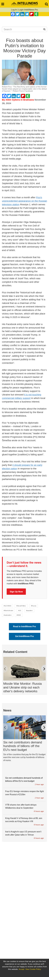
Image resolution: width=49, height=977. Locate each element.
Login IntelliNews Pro (28, 9)
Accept (21, 969)
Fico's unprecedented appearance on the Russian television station (24, 201)
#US (19, 610)
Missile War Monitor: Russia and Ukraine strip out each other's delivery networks (22, 687)
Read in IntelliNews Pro (24, 626)
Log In (14, 9)
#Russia (33, 606)
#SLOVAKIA (7, 606)
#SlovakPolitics (21, 606)
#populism (29, 610)
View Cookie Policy (33, 969)
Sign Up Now (16, 591)
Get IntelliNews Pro (24, 636)
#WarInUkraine (8, 610)
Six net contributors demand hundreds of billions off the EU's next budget (22, 746)
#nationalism (7, 615)
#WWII (19, 615)
